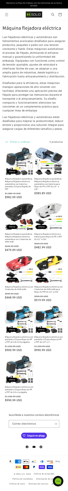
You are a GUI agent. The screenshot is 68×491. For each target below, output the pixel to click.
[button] (6, 14)
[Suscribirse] (55, 424)
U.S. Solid (26, 474)
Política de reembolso (22, 479)
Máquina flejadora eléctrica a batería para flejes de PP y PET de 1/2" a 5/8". (48, 236)
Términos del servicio (38, 484)
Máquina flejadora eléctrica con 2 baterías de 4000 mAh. (19, 288)
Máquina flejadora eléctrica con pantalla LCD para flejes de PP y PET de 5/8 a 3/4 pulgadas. (19, 339)
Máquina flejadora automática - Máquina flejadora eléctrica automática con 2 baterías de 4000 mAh (19, 238)
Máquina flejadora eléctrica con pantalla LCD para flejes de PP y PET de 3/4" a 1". (48, 339)
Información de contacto (47, 479)
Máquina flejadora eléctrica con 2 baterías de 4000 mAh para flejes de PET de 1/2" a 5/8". (48, 289)
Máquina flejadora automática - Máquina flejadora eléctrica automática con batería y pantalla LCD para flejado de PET (19, 183)
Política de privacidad (44, 474)
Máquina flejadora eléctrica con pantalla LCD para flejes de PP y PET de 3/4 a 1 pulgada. (19, 389)
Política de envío (17, 484)
